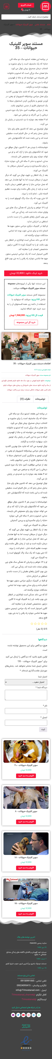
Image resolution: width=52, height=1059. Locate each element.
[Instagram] (28, 1015)
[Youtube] (23, 1015)
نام (45, 706)
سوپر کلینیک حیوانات (24, 24)
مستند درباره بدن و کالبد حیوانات (18, 390)
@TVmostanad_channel (23, 994)
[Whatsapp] (39, 1015)
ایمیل (43, 717)
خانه (49, 24)
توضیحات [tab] (40, 399)
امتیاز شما (42, 677)
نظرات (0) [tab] (25, 399)
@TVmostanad (29, 999)
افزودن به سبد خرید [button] (26, 775)
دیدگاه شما (41, 687)
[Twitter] (18, 1015)
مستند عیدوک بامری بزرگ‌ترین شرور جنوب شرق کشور (26, 963)
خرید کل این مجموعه (26, 322)
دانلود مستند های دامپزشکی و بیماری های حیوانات (24, 385)
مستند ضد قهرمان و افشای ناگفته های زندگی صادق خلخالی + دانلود (26, 953)
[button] (6, 6)
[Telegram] (33, 1015)
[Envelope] (13, 1015)
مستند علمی (40, 24)
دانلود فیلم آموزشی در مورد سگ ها (32, 380)
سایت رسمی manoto (38, 943)
